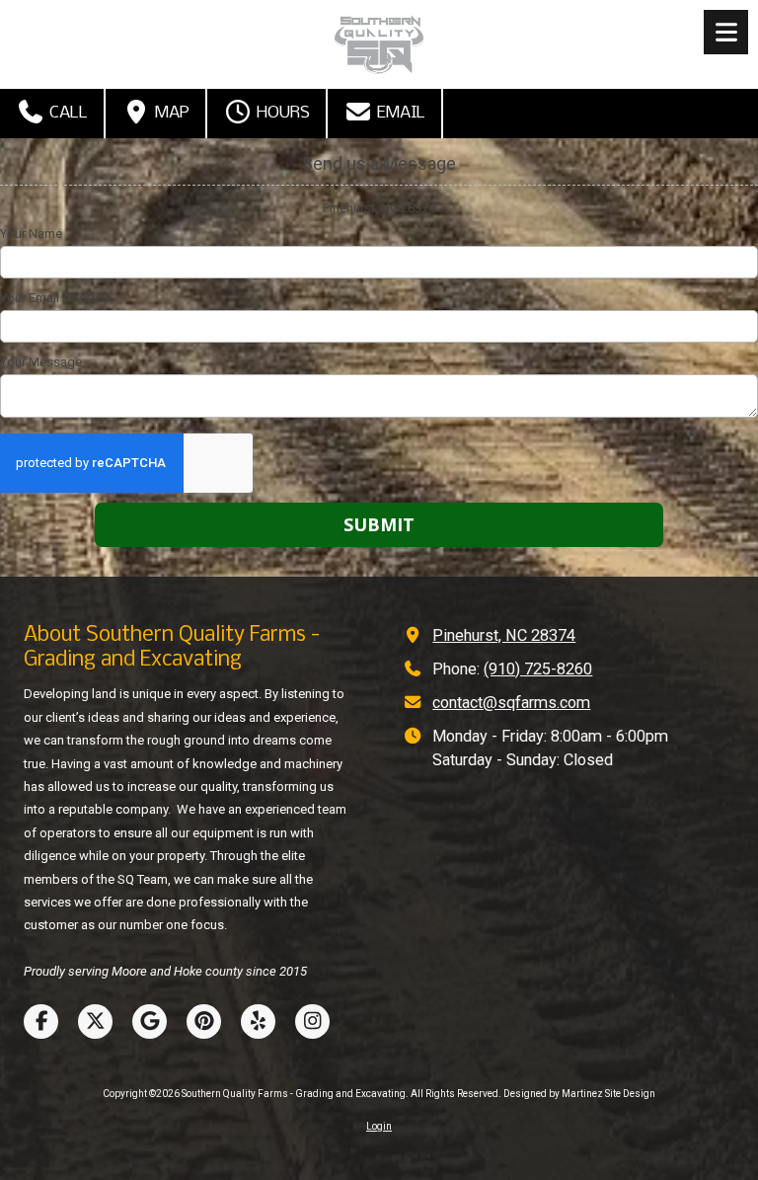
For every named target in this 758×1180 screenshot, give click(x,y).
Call (66, 113)
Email (399, 113)
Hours (281, 113)
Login (379, 1126)
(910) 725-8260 (538, 669)
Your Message (41, 361)
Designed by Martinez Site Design (579, 1093)
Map (170, 113)
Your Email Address (56, 297)
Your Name (31, 233)
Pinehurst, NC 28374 (503, 635)
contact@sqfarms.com (511, 702)
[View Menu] (726, 32)
